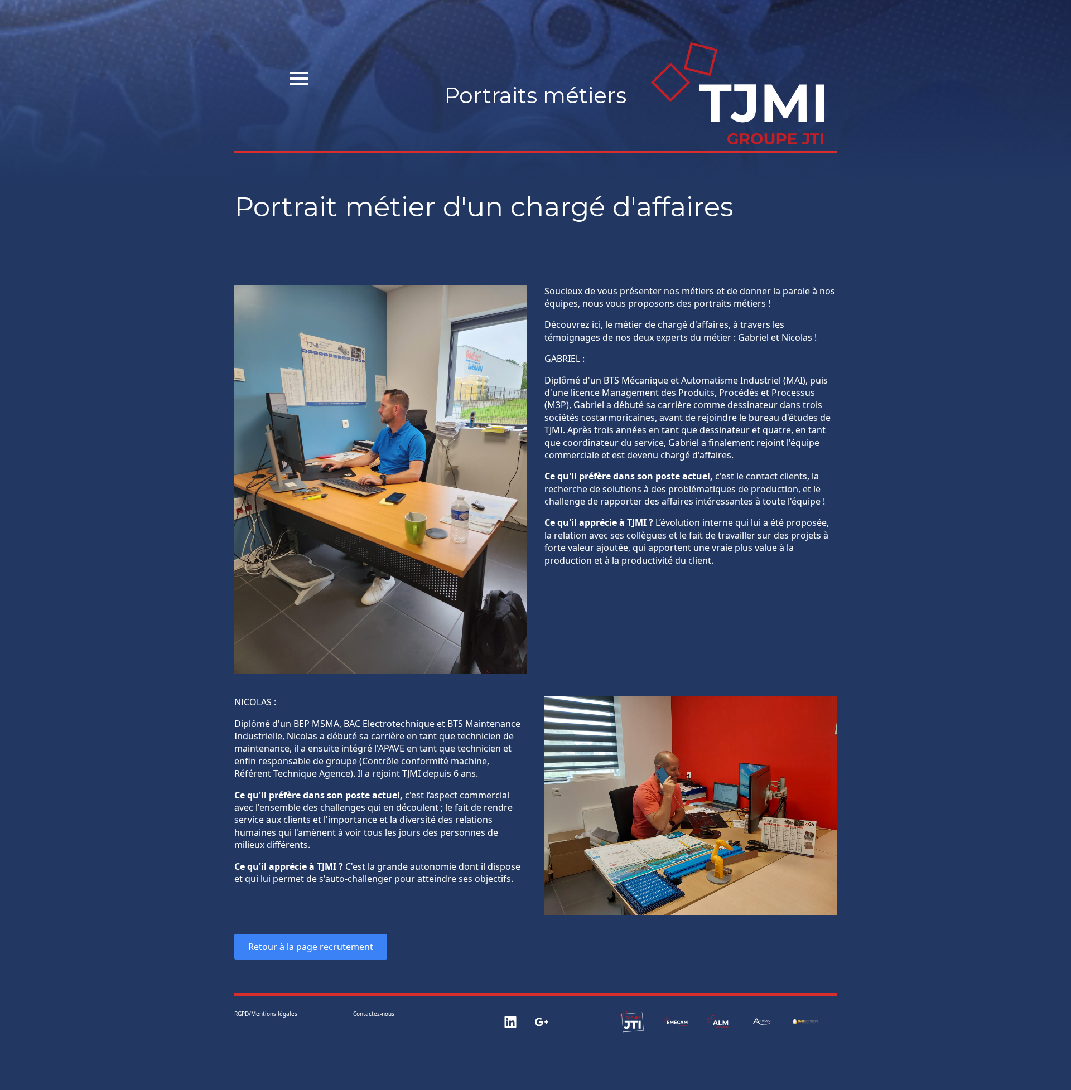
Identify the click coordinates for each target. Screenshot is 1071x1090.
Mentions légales (274, 1014)
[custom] (510, 1022)
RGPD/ (242, 1014)
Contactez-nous (373, 1014)
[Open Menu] (299, 79)
